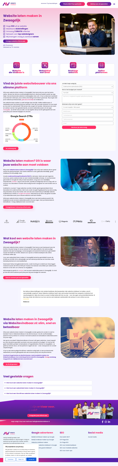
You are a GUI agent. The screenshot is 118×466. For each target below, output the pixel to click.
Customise (10, 459)
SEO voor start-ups (66, 450)
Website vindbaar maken (40, 442)
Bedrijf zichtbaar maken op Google (43, 437)
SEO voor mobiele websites (68, 448)
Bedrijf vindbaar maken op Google (43, 440)
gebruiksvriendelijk (28, 100)
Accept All (31, 459)
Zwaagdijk (6, 110)
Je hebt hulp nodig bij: (69, 83)
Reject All (21, 459)
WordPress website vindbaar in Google (44, 445)
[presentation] (22, 290)
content (14, 181)
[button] (114, 4)
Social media (92, 437)
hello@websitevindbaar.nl (41, 421)
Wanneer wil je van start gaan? (72, 104)
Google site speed (24, 193)
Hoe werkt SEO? (65, 437)
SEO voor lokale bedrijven (68, 445)
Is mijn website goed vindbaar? (42, 448)
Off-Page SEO (64, 440)
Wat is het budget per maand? (72, 89)
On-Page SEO (64, 442)
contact (21, 270)
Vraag (47, 357)
